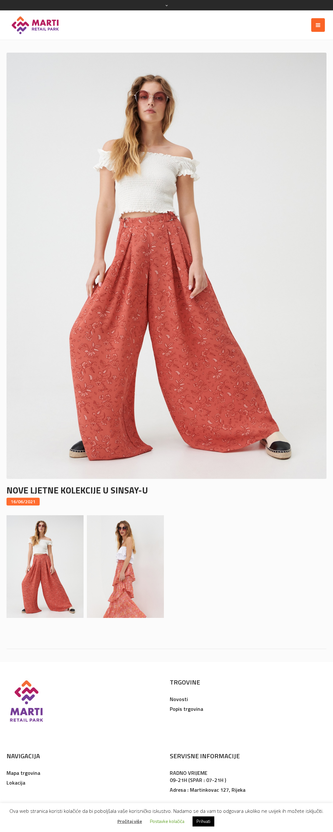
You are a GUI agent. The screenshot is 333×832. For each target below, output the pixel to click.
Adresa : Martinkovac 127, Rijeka (208, 790)
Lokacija (16, 783)
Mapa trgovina (23, 773)
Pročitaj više (129, 821)
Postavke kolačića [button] (167, 821)
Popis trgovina (186, 709)
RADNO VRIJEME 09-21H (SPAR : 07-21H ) (198, 776)
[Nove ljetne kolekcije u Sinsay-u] (166, 265)
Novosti (179, 699)
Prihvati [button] (203, 821)
